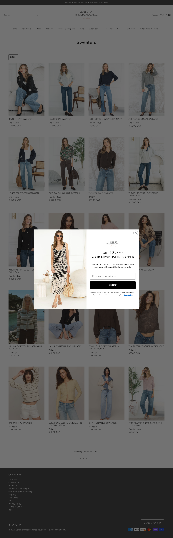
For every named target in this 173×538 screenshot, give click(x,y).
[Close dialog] (135, 233)
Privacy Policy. (128, 295)
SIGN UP (113, 285)
